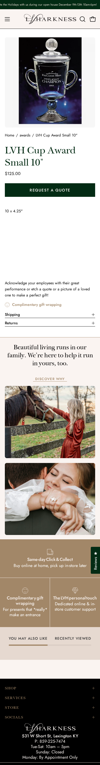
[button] (82, 19)
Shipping (12, 314)
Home (9, 135)
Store (12, 707)
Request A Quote (50, 190)
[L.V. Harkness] (50, 19)
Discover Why (50, 379)
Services (15, 697)
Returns (11, 323)
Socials (14, 717)
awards (25, 135)
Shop (10, 688)
